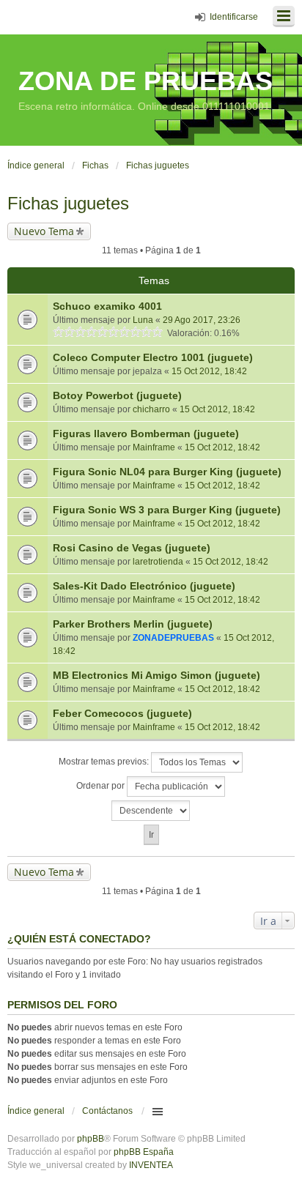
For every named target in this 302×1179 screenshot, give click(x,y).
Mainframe (154, 447)
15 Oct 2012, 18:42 (209, 371)
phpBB (90, 1139)
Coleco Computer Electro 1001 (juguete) (153, 357)
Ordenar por (101, 786)
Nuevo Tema (44, 231)
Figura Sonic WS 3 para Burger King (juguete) (167, 510)
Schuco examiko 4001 (107, 306)
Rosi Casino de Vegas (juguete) (131, 548)
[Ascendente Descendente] (151, 810)
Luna (143, 320)
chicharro (151, 409)
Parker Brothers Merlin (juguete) (133, 624)
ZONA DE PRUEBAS (145, 81)
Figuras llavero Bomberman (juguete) (146, 433)
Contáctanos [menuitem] (107, 1111)
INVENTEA (151, 1165)
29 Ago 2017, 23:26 (201, 320)
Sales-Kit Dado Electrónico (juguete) (144, 586)
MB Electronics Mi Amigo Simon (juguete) (156, 675)
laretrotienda (158, 562)
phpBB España (144, 1152)
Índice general (36, 1111)
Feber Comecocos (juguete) (122, 713)
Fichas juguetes (68, 203)
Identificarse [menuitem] (234, 17)
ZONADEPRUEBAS (173, 638)
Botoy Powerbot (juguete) (117, 395)
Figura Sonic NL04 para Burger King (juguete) (167, 471)
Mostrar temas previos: (105, 761)
